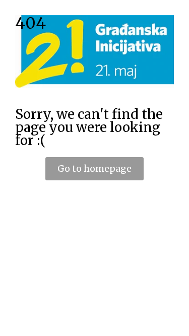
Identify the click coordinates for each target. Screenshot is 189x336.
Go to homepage (94, 168)
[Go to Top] (174, 321)
